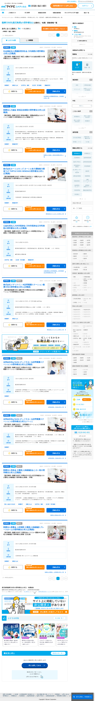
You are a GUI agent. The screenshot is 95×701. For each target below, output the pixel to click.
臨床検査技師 (31, 696)
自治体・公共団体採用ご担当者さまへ (25, 694)
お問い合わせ (65, 694)
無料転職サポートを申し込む (63, 6)
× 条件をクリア (82, 44)
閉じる (81, 198)
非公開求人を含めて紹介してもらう (54, 29)
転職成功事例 (42, 12)
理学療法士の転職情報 (20, 17)
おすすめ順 (12, 40)
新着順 (30, 40)
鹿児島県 (41, 17)
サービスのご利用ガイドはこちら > (85, 419)
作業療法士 (14, 696)
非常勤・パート (77, 142)
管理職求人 (77, 116)
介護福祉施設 (87, 85)
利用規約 (57, 694)
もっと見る (81, 96)
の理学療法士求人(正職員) (24, 171)
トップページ (3, 12)
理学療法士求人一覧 (33, 17)
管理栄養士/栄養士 (62, 696)
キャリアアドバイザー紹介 (71, 12)
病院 (77, 85)
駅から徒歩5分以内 (87, 116)
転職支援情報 (56, 12)
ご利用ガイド (12, 12)
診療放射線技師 (50, 696)
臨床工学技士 (40, 696)
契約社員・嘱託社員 (87, 137)
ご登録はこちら (86, 399)
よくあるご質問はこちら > (87, 421)
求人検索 (27, 12)
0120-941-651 (37, 6)
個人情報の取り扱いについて (45, 694)
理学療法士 (6, 696)
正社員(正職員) (77, 137)
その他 (87, 142)
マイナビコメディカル (7, 17)
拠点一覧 (86, 12)
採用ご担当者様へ (72, 1)
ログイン (85, 6)
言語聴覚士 (22, 696)
